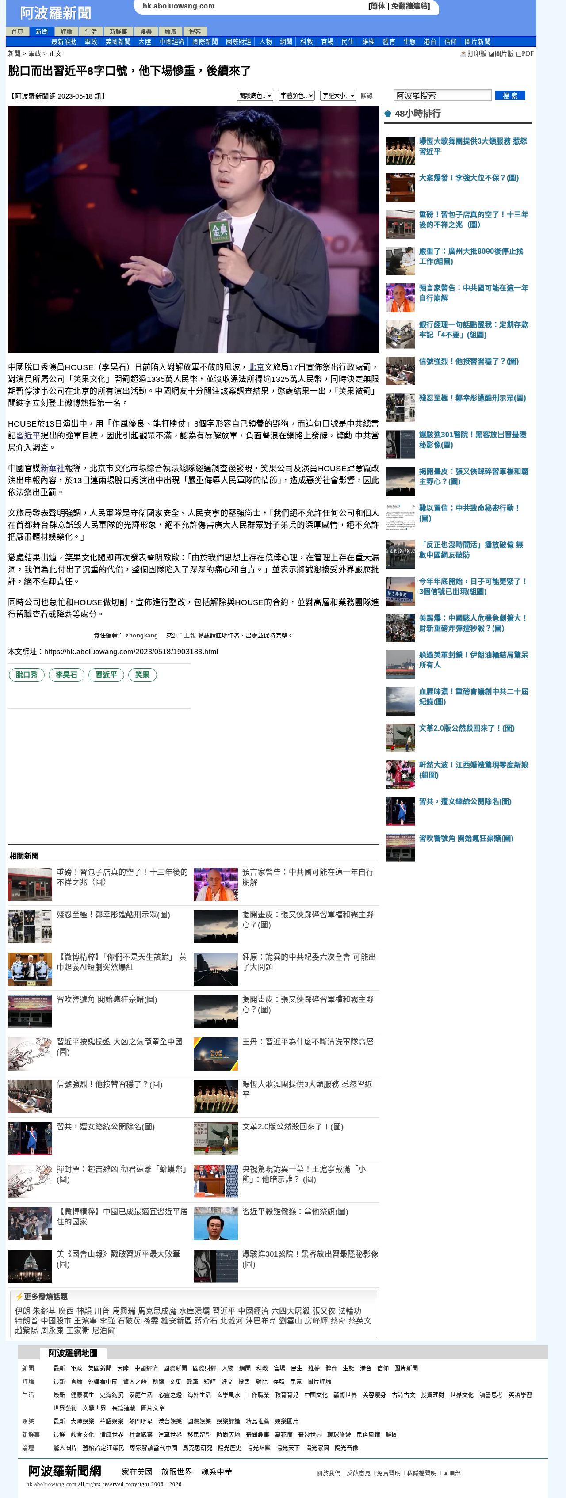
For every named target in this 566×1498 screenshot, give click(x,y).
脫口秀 (27, 674)
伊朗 (23, 1311)
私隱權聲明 (422, 1473)
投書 (244, 1381)
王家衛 (78, 1330)
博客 (195, 31)
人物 (265, 41)
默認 (367, 95)
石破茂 (129, 1321)
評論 (67, 31)
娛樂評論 (229, 1421)
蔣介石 (206, 1321)
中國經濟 (172, 41)
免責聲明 (389, 1473)
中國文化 (316, 1394)
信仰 (450, 41)
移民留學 (199, 1434)
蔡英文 (360, 1321)
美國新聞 (118, 41)
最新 (64, 41)
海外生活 (199, 1394)
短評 (210, 1381)
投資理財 (433, 1394)
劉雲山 (290, 1321)
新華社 (53, 468)
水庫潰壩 (194, 1311)
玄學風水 (229, 1394)
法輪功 (350, 1311)
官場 (327, 41)
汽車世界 (170, 1434)
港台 (430, 41)
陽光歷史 (230, 1448)
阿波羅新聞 (56, 13)
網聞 (286, 41)
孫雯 (151, 1321)
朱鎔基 (44, 1311)
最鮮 (59, 1434)
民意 (296, 1381)
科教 (306, 41)
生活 (91, 31)
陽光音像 (347, 1448)
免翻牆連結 (409, 6)
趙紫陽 (26, 1330)
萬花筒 (284, 1434)
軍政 (90, 41)
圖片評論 (319, 1381)
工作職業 (258, 1394)
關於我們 (328, 1473)
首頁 (17, 31)
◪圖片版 (501, 53)
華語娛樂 (112, 1421)
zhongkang (143, 635)
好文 (227, 1381)
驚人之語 (135, 1381)
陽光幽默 (259, 1448)
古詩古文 (404, 1394)
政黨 (193, 1381)
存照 (279, 1381)
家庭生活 (141, 1394)
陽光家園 (317, 1448)
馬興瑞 (124, 1311)
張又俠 (324, 1311)
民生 (347, 41)
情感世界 (112, 1434)
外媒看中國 (103, 1381)
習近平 (28, 435)
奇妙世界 (310, 1434)
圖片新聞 (406, 1368)
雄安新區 (176, 1321)
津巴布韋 (261, 1321)
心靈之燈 (170, 1394)
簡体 (378, 6)
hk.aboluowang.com (179, 6)
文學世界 (95, 1408)
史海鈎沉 (112, 1394)
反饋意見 (359, 1473)
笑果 (142, 674)
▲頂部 (452, 1473)
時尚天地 (229, 1434)
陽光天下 (288, 1448)
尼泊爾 (103, 1330)
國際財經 (239, 41)
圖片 (477, 41)
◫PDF (525, 53)
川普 (102, 1311)
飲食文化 (83, 1434)
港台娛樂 (170, 1421)
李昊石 (67, 674)
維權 (368, 41)
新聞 (42, 31)
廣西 (66, 1311)
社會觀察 (141, 1434)
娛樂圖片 (287, 1421)
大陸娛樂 (83, 1421)
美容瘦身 (374, 1394)
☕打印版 (473, 53)
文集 (175, 1381)
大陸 (144, 41)
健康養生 (83, 1394)
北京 (256, 367)
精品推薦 (258, 1421)
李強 (107, 1321)
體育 (388, 41)
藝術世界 (345, 1394)
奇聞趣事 (258, 1434)
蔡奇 (338, 1321)
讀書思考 (491, 1394)
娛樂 (146, 31)
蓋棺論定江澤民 (104, 1448)
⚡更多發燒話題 (41, 1296)
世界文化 (462, 1394)
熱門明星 (141, 1421)
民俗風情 (368, 1434)
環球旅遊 (339, 1434)
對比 (262, 1381)
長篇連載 (124, 1408)
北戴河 (232, 1321)
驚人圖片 (65, 1448)
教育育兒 (287, 1394)
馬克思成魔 (157, 1311)
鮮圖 (392, 1434)
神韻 (84, 1311)
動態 (158, 1381)
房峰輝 (316, 1321)
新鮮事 (119, 31)
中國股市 (56, 1321)
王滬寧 (85, 1321)
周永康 (52, 1330)
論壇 (170, 31)
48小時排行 (418, 113)
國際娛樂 (199, 1421)
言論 (77, 1381)
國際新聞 (205, 41)
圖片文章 (153, 1408)
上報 (190, 635)
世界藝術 (65, 1408)
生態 (409, 41)
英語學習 (520, 1394)
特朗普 (26, 1321)
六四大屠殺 (291, 1311)
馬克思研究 (198, 1448)
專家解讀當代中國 (153, 1448)
